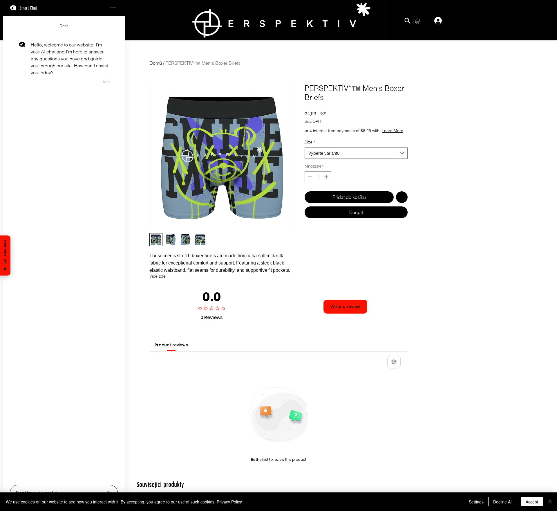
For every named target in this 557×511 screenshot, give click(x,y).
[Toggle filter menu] (394, 361)
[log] (64, 248)
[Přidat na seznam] (402, 203)
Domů (155, 63)
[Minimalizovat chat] (112, 8)
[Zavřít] (550, 501)
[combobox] (356, 159)
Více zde (157, 276)
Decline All (502, 502)
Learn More (348, 136)
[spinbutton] (318, 182)
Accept (532, 502)
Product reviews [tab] (171, 345)
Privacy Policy (229, 502)
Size (310, 147)
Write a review (345, 307)
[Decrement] (309, 182)
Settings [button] (476, 502)
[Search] (407, 20)
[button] (417, 21)
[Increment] (326, 182)
